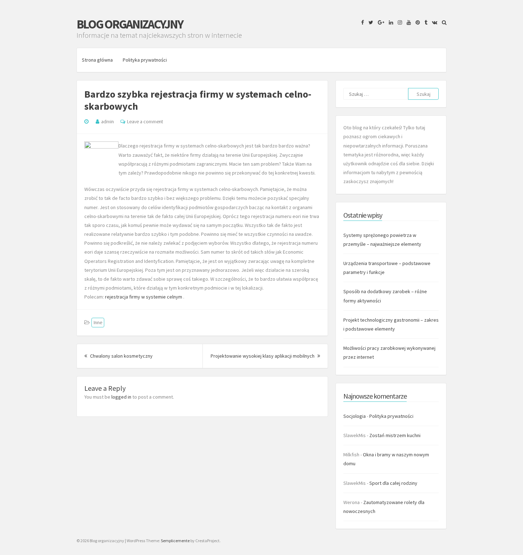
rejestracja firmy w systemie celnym (144, 297)
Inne (98, 322)
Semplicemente (175, 540)
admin (107, 121)
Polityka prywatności (145, 60)
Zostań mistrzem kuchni (395, 435)
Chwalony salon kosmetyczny (121, 356)
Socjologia (354, 416)
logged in (121, 397)
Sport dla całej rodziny (393, 483)
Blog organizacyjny (129, 24)
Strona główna (97, 60)
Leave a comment (145, 121)
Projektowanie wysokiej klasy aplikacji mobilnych (265, 356)
